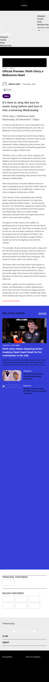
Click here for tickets (10, 301)
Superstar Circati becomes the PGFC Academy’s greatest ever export (35, 391)
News (12, 68)
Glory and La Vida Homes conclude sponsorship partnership (33, 376)
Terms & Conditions (33, 657)
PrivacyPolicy (7, 657)
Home (4, 68)
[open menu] (2, 29)
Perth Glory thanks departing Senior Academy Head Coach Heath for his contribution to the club (22, 352)
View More (42, 313)
